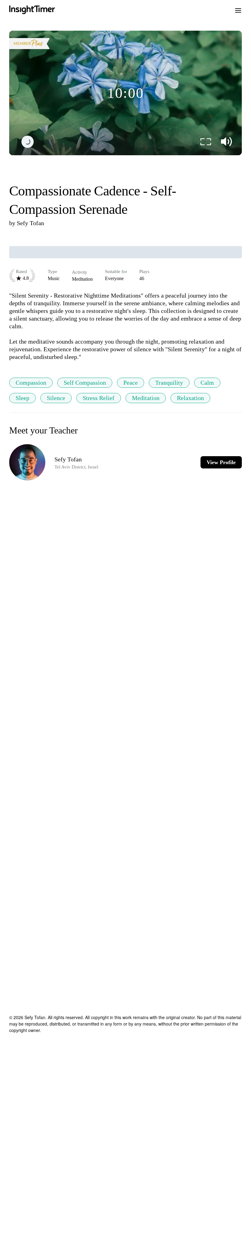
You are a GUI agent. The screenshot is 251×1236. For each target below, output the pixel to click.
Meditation (145, 398)
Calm (207, 382)
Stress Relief (98, 398)
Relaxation (190, 398)
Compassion (31, 382)
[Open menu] (238, 10)
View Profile (221, 462)
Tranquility (169, 382)
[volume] (226, 142)
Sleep (22, 398)
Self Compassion (85, 382)
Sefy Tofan (30, 223)
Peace (130, 382)
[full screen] (206, 142)
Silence (56, 398)
